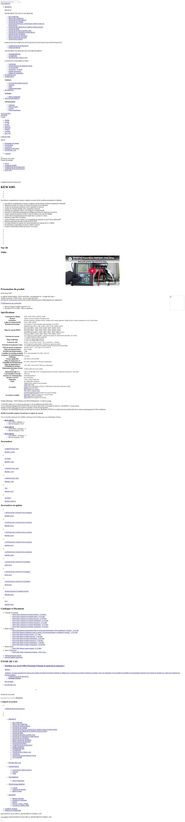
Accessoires (8, 147)
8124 (25, 392)
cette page (15, 407)
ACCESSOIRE (13, 67)
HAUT (7, 163)
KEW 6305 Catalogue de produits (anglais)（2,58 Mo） (29, 614)
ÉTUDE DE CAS (10, 75)
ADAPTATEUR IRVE (15, 39)
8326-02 (26, 388)
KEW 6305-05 (9, 434)
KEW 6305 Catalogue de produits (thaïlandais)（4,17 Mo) (30, 624)
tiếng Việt (8, 133)
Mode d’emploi (13, 107)
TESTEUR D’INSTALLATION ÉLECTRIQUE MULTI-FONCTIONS (34, 729)
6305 (10, 420)
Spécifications (9, 145)
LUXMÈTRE (12, 56)
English (7, 122)
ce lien (49, 401)
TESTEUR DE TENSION (16, 34)
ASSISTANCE (9, 76)
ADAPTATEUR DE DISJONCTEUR (20, 66)
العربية (7, 124)
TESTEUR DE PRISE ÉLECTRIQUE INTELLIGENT (25, 27)
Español (7, 129)
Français (7, 126)
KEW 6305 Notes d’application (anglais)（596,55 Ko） (29, 652)
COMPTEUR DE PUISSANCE (18, 46)
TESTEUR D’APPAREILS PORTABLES (21, 32)
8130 (25, 394)
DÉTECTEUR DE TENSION (17, 36)
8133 (28, 394)
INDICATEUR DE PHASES (17, 37)
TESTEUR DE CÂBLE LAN (17, 57)
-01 (13, 420)
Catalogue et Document (12, 148)
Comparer (8, 153)
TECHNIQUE (9, 90)
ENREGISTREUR (14, 47)
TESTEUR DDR (13, 29)
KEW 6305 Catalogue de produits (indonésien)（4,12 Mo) (30, 620)
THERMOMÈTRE (14, 54)
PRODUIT (8, 7)
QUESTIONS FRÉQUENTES (18, 83)
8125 (28, 392)
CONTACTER (5, 137)
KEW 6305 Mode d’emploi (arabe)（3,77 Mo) (26, 634)
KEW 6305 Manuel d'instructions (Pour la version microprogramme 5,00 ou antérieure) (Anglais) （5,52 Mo (45, 630)
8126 (31, 392)
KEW (6, 420)
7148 (25, 385)
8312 (25, 396)
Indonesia (8, 127)
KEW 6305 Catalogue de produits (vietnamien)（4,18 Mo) (30, 626)
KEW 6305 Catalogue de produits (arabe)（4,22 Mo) (28, 616)
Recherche (19, 698)
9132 (25, 397)
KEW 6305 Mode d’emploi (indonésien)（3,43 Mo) (28, 638)
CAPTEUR (12, 64)
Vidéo (10, 87)
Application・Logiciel (15, 69)
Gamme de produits (11, 165)
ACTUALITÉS (6, 113)
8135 (33, 394)
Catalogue (11, 105)
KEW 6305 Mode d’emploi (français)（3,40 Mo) (27, 636)
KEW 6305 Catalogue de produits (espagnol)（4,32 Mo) (29, 622)
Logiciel (10, 108)
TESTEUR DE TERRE (15, 22)
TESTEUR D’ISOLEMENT (17, 20)
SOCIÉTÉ (4, 115)
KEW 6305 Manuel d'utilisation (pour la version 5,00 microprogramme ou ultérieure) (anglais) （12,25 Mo (44, 632)
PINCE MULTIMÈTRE (16, 18)
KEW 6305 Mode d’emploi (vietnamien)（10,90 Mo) (28, 644)
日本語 (7, 120)
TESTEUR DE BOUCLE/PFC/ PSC (19, 30)
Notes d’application (14, 97)
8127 (34, 392)
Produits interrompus (14, 71)
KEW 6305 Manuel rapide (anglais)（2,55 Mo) (26, 648)
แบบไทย (7, 131)
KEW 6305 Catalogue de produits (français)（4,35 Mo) (29, 618)
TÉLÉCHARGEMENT (12, 98)
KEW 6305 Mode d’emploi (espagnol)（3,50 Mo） (28, 640)
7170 (25, 386)
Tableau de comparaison (15, 73)
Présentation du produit (12, 143)
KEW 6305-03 (9, 427)
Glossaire (11, 85)
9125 (25, 389)
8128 (37, 392)
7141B (26, 383)
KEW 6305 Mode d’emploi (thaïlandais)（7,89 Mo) (28, 642)
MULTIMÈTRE (13, 17)
